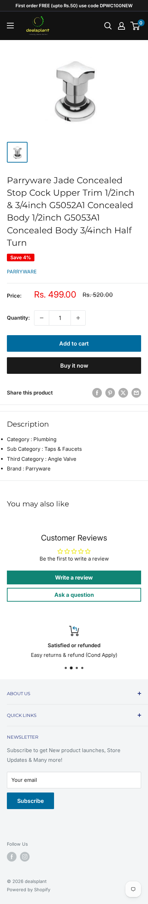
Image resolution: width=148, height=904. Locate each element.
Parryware (21, 271)
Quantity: (18, 317)
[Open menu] (10, 25)
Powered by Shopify (28, 889)
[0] (135, 26)
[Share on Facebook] (97, 393)
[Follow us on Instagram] (25, 857)
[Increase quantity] (78, 318)
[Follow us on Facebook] (12, 857)
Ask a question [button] (74, 594)
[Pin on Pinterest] (110, 393)
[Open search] (108, 26)
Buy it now (74, 365)
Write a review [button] (74, 577)
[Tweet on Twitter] (123, 393)
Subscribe (30, 800)
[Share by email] (136, 393)
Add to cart (74, 343)
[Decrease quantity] (41, 318)
